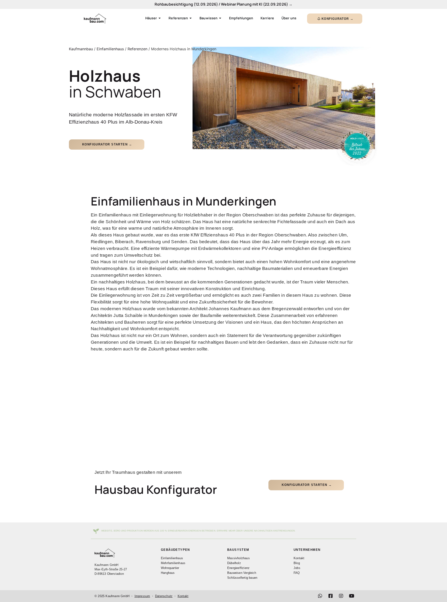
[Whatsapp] (320, 596)
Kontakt (183, 596)
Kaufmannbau (81, 49)
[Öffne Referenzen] (190, 18)
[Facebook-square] (330, 596)
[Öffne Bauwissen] (220, 18)
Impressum (142, 596)
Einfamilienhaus (110, 49)
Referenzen (137, 49)
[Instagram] (341, 596)
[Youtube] (351, 596)
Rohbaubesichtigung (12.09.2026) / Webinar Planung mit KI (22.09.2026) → (223, 4)
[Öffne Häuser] (159, 18)
